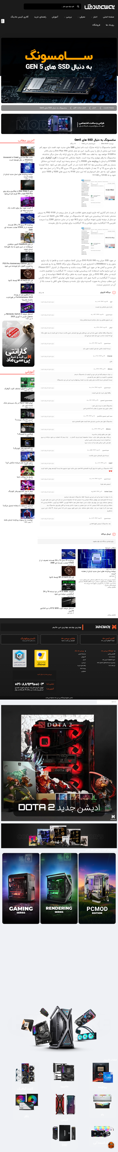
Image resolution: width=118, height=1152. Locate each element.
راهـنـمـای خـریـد (81, 665)
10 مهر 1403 (29, 232)
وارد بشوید (96, 541)
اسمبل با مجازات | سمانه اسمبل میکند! (18, 505)
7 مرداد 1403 (29, 408)
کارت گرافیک (51, 157)
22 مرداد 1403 (28, 391)
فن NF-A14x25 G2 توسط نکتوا (20, 280)
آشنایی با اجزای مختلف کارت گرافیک (18, 388)
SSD (72, 147)
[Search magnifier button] (78, 6)
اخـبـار (84, 660)
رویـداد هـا (83, 668)
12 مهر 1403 (29, 162)
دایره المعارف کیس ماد (108, 660)
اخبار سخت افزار (79, 107)
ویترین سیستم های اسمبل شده (106, 663)
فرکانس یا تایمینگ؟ (25, 434)
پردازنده (95, 161)
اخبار (94, 107)
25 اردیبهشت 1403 (27, 451)
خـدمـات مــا (112, 657)
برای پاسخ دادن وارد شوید (47, 302)
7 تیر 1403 (29, 436)
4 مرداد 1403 (29, 422)
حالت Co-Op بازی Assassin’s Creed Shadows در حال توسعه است (18, 158)
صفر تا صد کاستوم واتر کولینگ (20, 491)
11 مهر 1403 (29, 179)
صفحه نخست (108, 107)
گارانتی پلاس (111, 654)
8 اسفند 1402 (28, 465)
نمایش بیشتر (112, 587)
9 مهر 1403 (29, 268)
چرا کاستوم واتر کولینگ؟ (23, 448)
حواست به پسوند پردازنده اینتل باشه (18, 520)
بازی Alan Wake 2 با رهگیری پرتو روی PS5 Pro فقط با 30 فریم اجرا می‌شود (18, 192)
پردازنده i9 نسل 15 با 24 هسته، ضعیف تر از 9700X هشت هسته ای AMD (18, 227)
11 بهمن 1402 (28, 479)
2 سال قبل (112, 576)
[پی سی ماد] (100, 6)
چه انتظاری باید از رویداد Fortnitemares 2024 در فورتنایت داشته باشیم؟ (19, 297)
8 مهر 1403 (29, 319)
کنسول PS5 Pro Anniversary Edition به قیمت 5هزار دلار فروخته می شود (18, 264)
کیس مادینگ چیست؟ (24, 420)
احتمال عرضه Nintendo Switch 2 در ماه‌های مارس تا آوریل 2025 (18, 315)
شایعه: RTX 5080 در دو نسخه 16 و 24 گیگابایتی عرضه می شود (58, 592)
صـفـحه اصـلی (82, 654)
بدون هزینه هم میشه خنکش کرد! (19, 463)
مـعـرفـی (83, 671)
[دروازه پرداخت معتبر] (41, 666)
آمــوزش (83, 657)
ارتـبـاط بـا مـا (112, 665)
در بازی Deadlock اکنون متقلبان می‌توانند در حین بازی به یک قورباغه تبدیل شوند (18, 247)
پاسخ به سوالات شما (25, 477)
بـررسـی (84, 663)
